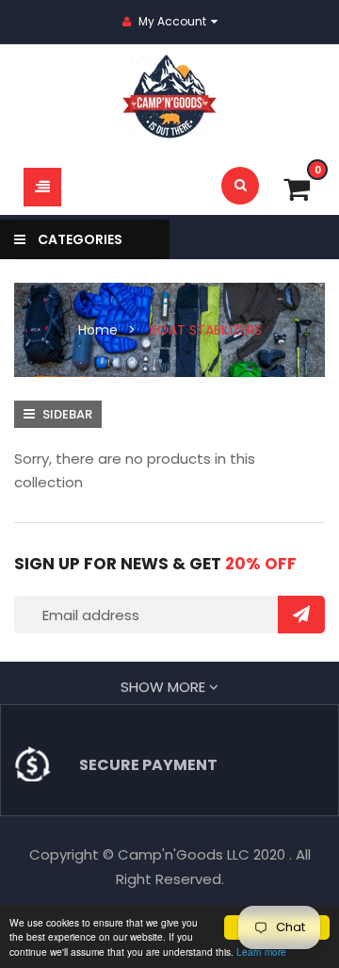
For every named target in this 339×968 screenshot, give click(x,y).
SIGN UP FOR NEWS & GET (155, 563)
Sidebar (66, 414)
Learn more (261, 951)
